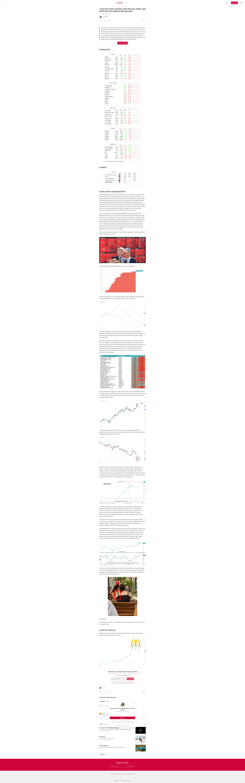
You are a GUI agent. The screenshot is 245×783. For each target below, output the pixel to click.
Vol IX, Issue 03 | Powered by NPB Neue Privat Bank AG (111, 747)
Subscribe (234, 2)
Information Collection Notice (122, 722)
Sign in (241, 2)
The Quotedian (105, 16)
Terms (125, 774)
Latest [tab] (104, 724)
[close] (135, 703)
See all (101, 754)
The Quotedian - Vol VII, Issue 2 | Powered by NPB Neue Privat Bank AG (115, 729)
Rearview (102, 736)
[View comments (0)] (112, 732)
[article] (122, 730)
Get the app (128, 777)
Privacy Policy (132, 722)
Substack (116, 780)
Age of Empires (103, 745)
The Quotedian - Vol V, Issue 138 (106, 738)
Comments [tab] (102, 701)
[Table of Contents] (1, 391)
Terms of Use (128, 720)
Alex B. (103, 713)
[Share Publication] (229, 3)
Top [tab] (101, 724)
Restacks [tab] (108, 701)
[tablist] (104, 701)
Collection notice (131, 774)
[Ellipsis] (145, 713)
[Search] (226, 3)
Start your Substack (119, 777)
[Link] (97, 50)
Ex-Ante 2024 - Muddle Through (109, 728)
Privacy (122, 774)
